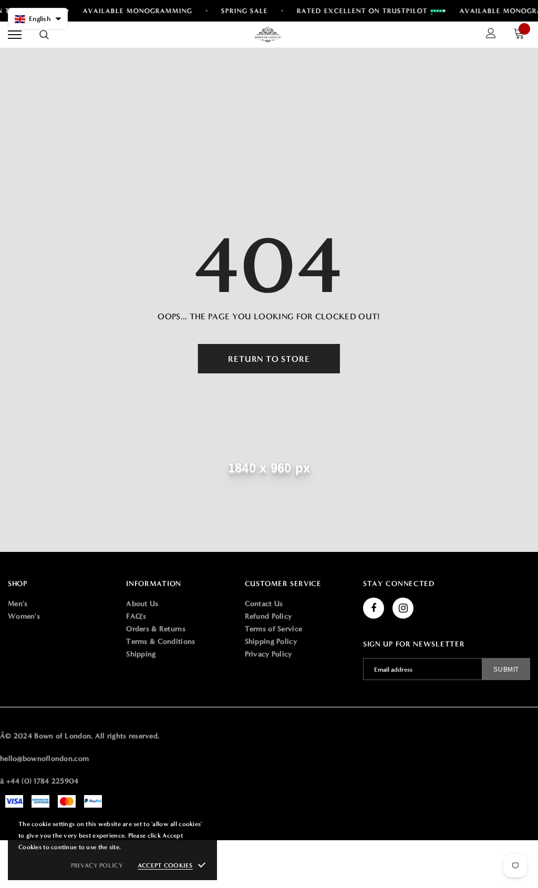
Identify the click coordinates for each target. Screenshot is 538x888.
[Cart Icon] (521, 35)
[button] (37, 18)
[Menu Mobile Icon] (15, 34)
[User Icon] (491, 35)
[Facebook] (373, 608)
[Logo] (268, 35)
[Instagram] (402, 608)
